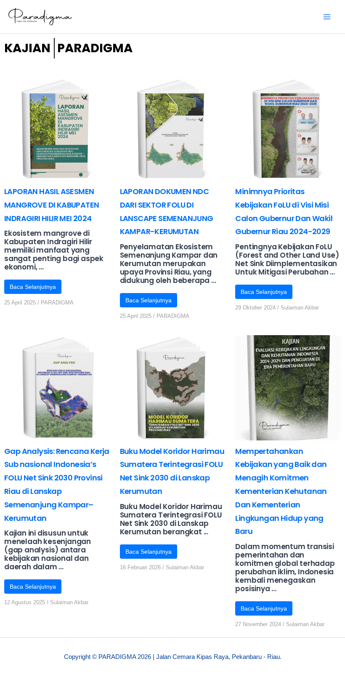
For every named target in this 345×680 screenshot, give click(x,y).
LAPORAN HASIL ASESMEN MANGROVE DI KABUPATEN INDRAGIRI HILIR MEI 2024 (51, 205)
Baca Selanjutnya (33, 286)
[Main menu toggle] (327, 17)
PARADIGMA (57, 302)
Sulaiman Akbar (300, 307)
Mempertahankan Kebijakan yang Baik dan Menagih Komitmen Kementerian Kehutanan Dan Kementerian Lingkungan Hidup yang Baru (280, 491)
